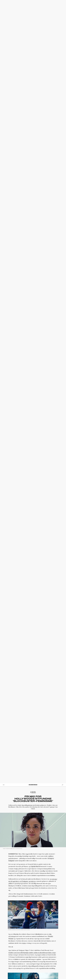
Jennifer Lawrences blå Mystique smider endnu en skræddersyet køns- (32, 952)
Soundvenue (33, 784)
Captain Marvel (35, 866)
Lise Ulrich (33, 792)
